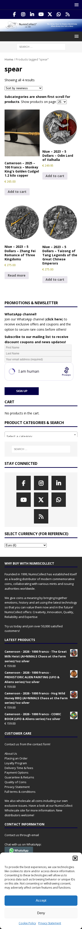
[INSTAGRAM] (23, 14)
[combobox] (41, 435)
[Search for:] (41, 46)
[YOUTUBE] (41, 14)
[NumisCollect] (41, 29)
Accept (41, 900)
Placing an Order (16, 758)
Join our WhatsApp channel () (34, 319)
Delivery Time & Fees (19, 768)
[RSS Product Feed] (68, 14)
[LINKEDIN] (32, 14)
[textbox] (41, 436)
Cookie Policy (27, 923)
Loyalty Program (16, 763)
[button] (75, 858)
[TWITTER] (50, 14)
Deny (41, 913)
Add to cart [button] (17, 191)
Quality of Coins (15, 782)
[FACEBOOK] (14, 14)
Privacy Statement (49, 923)
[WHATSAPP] (59, 14)
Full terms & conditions (20, 792)
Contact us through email (22, 835)
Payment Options (16, 772)
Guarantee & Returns (19, 777)
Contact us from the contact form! (27, 744)
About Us (11, 753)
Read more (17, 275)
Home (9, 59)
